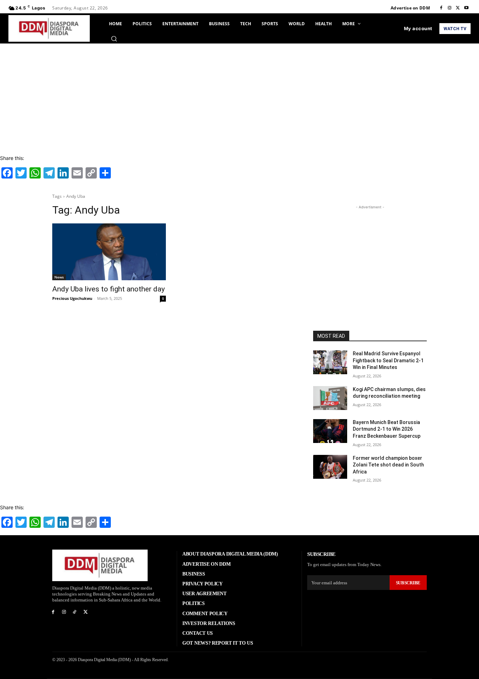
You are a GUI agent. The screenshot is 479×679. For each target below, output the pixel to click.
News (59, 277)
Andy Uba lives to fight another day (108, 289)
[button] (114, 38)
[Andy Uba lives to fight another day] (109, 251)
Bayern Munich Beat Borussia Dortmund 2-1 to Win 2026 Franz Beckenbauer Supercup (386, 429)
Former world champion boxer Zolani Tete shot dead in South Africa (388, 465)
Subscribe (408, 582)
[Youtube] (466, 8)
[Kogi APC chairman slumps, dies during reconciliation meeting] (330, 398)
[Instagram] (449, 8)
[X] (458, 8)
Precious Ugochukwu (72, 298)
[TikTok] (75, 612)
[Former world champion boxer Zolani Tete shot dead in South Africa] (330, 467)
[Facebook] (441, 8)
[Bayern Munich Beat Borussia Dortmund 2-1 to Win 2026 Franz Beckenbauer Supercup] (330, 431)
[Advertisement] (239, 96)
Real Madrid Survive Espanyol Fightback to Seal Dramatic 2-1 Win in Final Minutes (388, 360)
